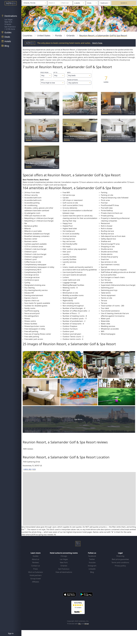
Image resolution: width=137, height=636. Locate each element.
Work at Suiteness (35, 572)
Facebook (92, 556)
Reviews (35, 562)
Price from (44, 72)
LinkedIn (92, 569)
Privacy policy (120, 566)
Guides (35, 556)
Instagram (92, 566)
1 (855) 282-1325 (29, 469)
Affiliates (35, 582)
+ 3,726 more (9, 29)
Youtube (92, 562)
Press (35, 569)
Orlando (7, 24)
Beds (69, 72)
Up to (55, 72)
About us (35, 559)
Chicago (64, 556)
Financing (120, 556)
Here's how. (97, 43)
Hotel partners (36, 575)
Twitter (92, 559)
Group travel (35, 578)
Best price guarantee (120, 559)
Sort (42, 80)
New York (8, 22)
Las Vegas (8, 19)
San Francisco (10, 27)
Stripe (86, 624)
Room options (72, 81)
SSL (79, 624)
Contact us (35, 566)
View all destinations (64, 572)
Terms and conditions (120, 562)
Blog (92, 572)
